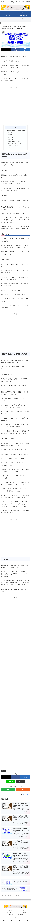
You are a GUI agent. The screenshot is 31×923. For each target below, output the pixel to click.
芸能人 (4, 770)
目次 (13, 127)
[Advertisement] (15, 104)
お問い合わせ (8, 912)
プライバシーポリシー (8, 910)
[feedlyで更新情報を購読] (8, 789)
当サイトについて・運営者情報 (15, 914)
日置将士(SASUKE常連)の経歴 (14, 141)
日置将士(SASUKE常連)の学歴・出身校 (16, 130)
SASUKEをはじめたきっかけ (15, 143)
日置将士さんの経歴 (13, 145)
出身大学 (10, 132)
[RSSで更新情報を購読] (23, 789)
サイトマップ (23, 912)
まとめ (8, 148)
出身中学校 (10, 137)
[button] (20, 781)
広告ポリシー (23, 910)
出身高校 (10, 135)
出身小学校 (10, 139)
